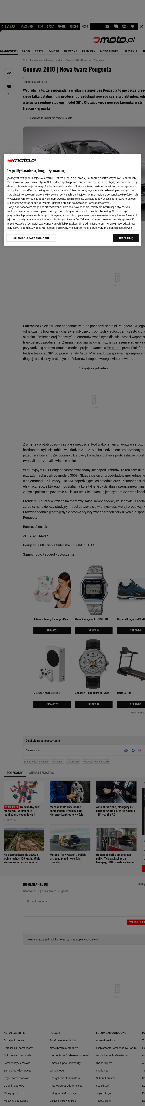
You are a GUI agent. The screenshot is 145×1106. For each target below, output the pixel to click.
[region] (72, 200)
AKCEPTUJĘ (126, 238)
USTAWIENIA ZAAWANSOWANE (31, 237)
